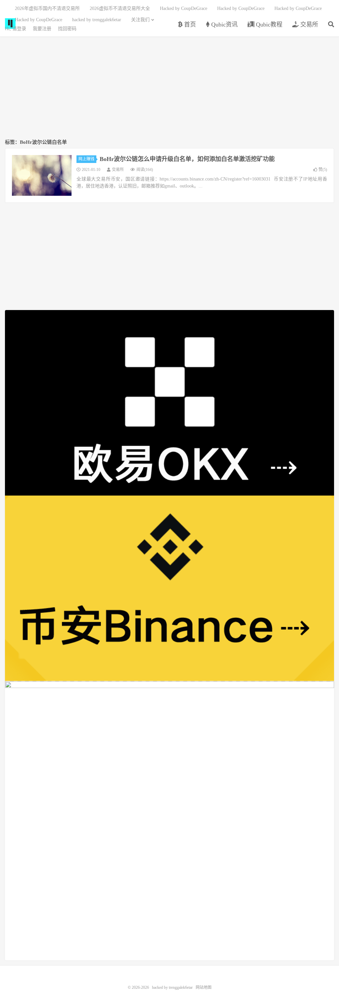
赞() (322, 169)
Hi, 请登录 (15, 28)
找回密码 (67, 28)
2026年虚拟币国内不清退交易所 (47, 8)
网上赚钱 (86, 159)
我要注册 (42, 28)
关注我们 (140, 19)
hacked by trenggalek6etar (96, 19)
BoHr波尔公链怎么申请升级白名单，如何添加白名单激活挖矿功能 (187, 159)
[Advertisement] (169, 88)
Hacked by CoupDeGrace (183, 8)
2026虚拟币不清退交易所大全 (120, 8)
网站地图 (204, 987)
